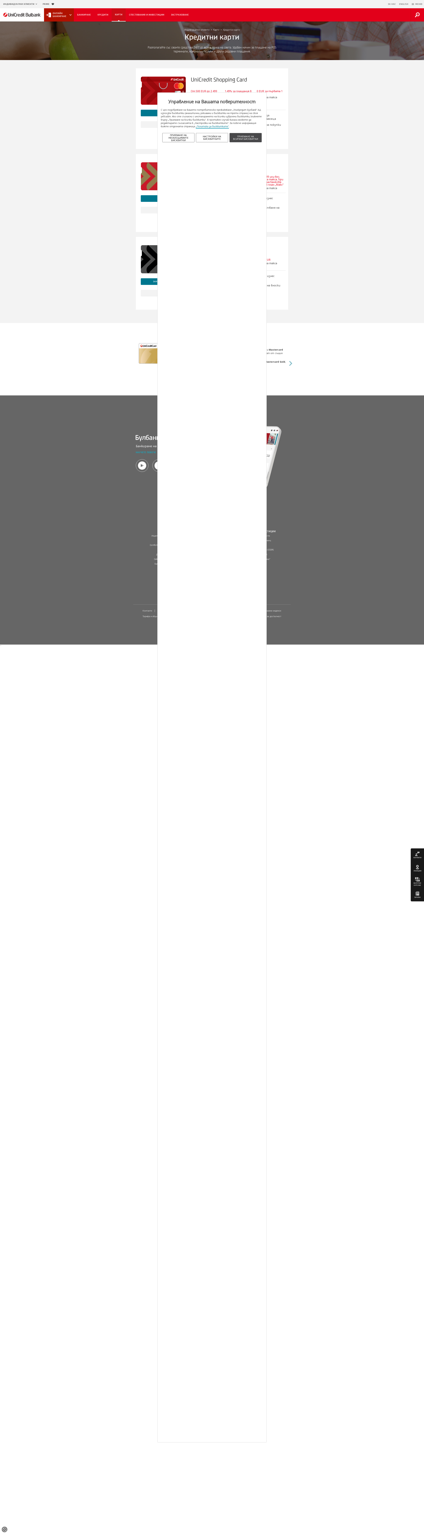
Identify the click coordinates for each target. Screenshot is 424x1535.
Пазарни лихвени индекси (268, 610)
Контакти (147, 610)
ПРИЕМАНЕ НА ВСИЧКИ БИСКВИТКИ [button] (245, 137)
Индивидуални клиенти (18, 4)
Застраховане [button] (180, 14)
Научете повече (146, 452)
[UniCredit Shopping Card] (163, 91)
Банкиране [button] (84, 14)
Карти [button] (118, 14)
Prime (47, 4)
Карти (216, 29)
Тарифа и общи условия (154, 616)
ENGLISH (403, 4)
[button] (417, 4)
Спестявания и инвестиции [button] (146, 14)
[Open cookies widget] (4, 1530)
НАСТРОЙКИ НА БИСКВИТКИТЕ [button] (212, 137)
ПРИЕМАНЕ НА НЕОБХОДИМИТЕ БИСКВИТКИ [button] (178, 138)
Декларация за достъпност (267, 616)
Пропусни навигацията (370, 4)
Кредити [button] (103, 14)
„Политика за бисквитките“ (212, 126)
